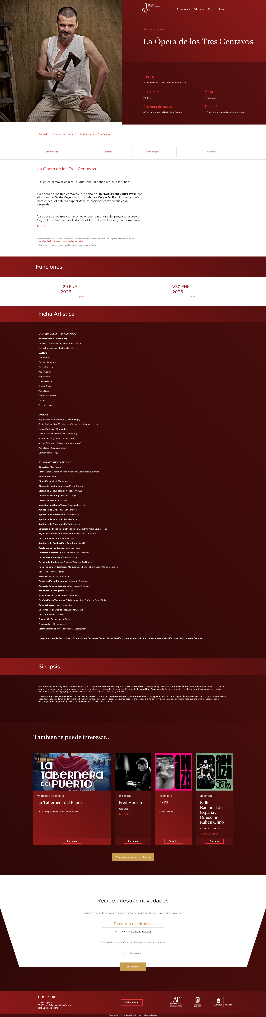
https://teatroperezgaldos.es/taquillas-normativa (62, 241)
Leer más (41, 226)
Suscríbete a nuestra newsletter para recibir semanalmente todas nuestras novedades (133, 913)
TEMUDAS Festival (209, 833)
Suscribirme (133, 966)
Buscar (209, 9)
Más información (51, 152)
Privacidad (140, 1015)
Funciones (109, 152)
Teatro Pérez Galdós (49, 134)
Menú (221, 9)
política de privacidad (141, 931)
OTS (163, 802)
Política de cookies (127, 1015)
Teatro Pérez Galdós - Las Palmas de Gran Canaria (151, 8)
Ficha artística (154, 152)
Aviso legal (113, 1015)
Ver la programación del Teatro (133, 857)
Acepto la (135, 931)
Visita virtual (131, 1002)
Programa (212, 152)
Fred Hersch (130, 802)
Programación (183, 9)
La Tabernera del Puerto (60, 802)
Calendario (199, 9)
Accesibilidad (151, 1015)
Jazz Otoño (124, 814)
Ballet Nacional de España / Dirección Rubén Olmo (212, 812)
